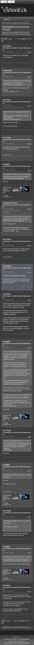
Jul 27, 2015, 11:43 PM (8, 470)
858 (2, 41)
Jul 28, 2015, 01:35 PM (8, 591)
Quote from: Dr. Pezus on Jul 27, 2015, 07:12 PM (17, 174)
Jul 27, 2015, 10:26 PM (8, 347)
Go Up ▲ (19, 637)
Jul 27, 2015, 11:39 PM (8, 436)
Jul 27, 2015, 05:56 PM (8, 52)
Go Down (4, 39)
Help (14, 637)
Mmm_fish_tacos (10, 203)
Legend (7, 164)
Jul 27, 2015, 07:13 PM (8, 170)
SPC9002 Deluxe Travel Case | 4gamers (14, 275)
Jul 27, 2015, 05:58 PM (8, 76)
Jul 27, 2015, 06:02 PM (8, 105)
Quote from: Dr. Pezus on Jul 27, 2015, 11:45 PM (17, 557)
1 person (5, 256)
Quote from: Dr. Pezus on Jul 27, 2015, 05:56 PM (17, 81)
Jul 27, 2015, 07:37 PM (8, 245)
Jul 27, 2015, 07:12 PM (8, 143)
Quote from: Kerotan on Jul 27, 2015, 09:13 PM (17, 352)
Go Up (3, 621)
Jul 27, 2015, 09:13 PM (8, 300)
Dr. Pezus (7, 46)
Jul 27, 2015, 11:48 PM (8, 552)
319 (30, 39)
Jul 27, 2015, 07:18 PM (8, 208)
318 (27, 39)
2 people (5, 155)
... (16, 39)
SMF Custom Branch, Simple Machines (17, 641)
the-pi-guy (8, 70)
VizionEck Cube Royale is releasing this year (7, 190)
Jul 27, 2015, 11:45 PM (8, 516)
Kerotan (7, 294)
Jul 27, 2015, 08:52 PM (8, 272)
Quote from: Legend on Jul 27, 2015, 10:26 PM (17, 441)
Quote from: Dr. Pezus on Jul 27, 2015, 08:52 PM (17, 395)
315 (18, 39)
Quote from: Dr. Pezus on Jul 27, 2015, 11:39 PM (17, 475)
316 (21, 39)
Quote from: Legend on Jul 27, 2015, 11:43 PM (17, 521)
